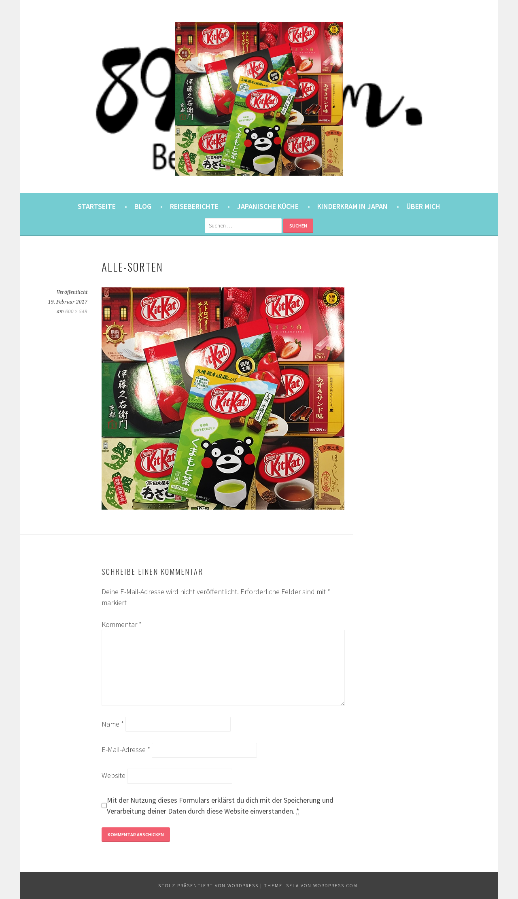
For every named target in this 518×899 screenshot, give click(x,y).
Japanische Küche (268, 206)
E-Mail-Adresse (126, 749)
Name (113, 724)
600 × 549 (76, 312)
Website (113, 775)
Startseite (97, 206)
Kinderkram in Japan (352, 206)
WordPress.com (335, 885)
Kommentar (122, 624)
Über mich (423, 206)
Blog (142, 206)
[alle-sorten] (223, 507)
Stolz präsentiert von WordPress (208, 885)
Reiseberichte (194, 206)
